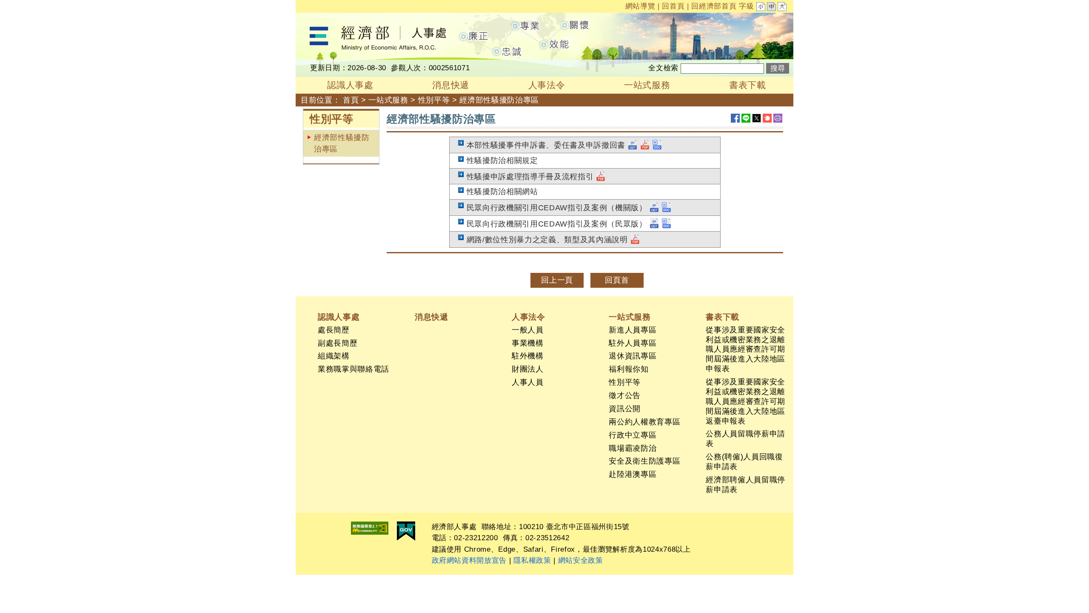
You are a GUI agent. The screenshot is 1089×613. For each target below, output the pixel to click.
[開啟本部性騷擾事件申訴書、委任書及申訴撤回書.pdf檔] (645, 145)
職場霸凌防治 (632, 448)
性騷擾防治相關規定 (502, 160)
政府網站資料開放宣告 (469, 560)
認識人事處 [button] (350, 85)
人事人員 (528, 382)
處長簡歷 (334, 330)
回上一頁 (557, 280)
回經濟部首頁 (713, 6)
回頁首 (617, 280)
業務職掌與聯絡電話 (353, 369)
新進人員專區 (632, 330)
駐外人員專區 (632, 343)
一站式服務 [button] (647, 85)
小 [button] (761, 7)
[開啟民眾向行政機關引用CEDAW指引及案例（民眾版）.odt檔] (654, 224)
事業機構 (528, 343)
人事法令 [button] (546, 85)
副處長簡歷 (337, 343)
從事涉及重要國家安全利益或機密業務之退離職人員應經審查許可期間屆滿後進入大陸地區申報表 (745, 349)
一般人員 (528, 330)
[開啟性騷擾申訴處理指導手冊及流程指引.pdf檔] (601, 176)
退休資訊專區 (632, 356)
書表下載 (722, 316)
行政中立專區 (632, 435)
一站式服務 (388, 100)
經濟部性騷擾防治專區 (342, 143)
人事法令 (528, 316)
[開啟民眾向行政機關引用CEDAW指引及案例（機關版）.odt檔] (654, 207)
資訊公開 (625, 408)
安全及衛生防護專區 (644, 461)
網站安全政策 (580, 560)
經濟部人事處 (319, 18)
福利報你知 (628, 369)
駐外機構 (528, 356)
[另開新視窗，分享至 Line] (746, 118)
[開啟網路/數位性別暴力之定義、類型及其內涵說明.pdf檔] (635, 239)
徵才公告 (625, 395)
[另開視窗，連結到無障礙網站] (369, 528)
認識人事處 (338, 316)
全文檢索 (663, 68)
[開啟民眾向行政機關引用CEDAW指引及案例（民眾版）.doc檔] (666, 224)
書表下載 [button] (747, 85)
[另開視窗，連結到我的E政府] (406, 531)
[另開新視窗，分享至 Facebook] (735, 118)
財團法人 (528, 369)
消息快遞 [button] (450, 85)
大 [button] (783, 7)
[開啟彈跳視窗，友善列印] (778, 118)
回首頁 (673, 6)
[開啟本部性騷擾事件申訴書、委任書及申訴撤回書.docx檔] (657, 145)
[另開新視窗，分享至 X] (756, 118)
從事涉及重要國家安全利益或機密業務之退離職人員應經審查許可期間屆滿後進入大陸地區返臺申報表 (745, 401)
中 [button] (772, 7)
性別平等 (434, 100)
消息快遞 (431, 316)
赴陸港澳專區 (632, 474)
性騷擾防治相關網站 (502, 191)
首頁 (351, 100)
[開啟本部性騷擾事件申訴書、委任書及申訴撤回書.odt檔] (632, 145)
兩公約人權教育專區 (644, 422)
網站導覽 (640, 6)
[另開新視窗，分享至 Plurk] (767, 118)
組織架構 (334, 356)
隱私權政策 (532, 560)
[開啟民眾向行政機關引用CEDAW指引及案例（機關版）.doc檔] (666, 207)
